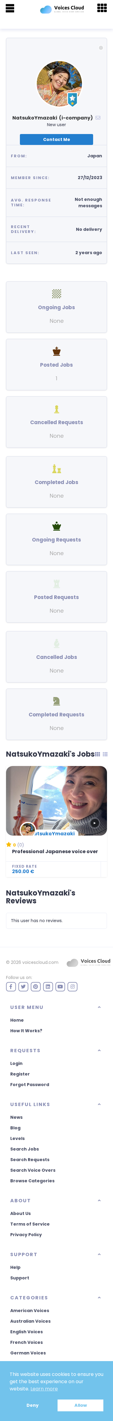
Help (15, 1267)
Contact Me (56, 139)
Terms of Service (30, 1224)
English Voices (26, 1332)
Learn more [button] (44, 1388)
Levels (17, 1138)
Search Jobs (24, 1149)
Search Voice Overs (32, 1170)
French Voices (26, 1342)
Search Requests (29, 1160)
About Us (20, 1213)
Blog (15, 1128)
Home (17, 1020)
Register (20, 1074)
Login (16, 1063)
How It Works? (26, 1031)
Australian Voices (30, 1321)
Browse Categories (32, 1181)
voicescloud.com (40, 962)
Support (19, 1278)
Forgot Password (29, 1085)
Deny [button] (33, 1405)
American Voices (29, 1311)
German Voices (28, 1353)
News (16, 1117)
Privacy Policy (26, 1235)
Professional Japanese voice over (55, 851)
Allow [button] (80, 1405)
